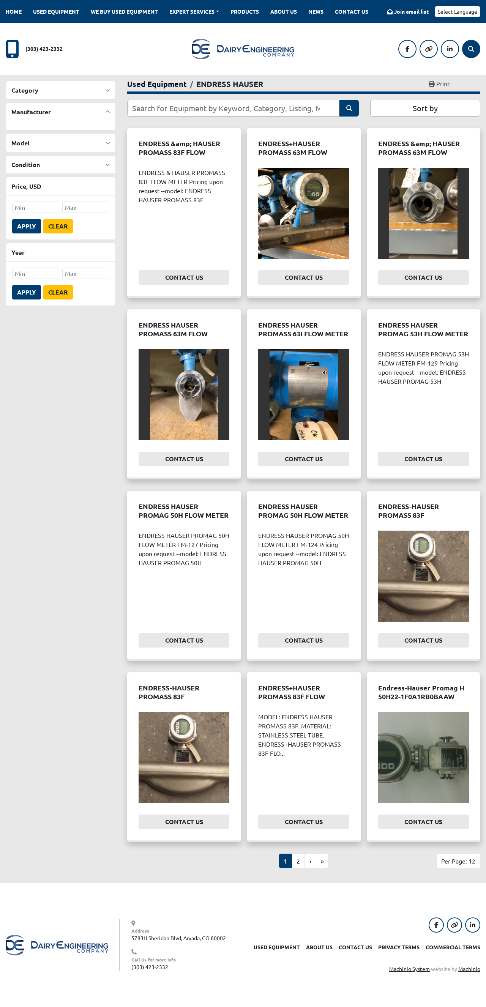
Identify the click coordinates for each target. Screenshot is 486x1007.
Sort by (425, 108)
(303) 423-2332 (44, 48)
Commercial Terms (453, 947)
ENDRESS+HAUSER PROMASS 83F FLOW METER (291, 696)
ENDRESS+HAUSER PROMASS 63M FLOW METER (292, 152)
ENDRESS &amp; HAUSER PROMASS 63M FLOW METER (419, 152)
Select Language (457, 11)
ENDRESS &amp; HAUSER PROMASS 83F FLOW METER (179, 152)
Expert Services (192, 11)
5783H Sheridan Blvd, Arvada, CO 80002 (178, 938)
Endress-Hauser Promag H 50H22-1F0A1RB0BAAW (421, 692)
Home (14, 11)
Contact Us (351, 11)
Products (244, 11)
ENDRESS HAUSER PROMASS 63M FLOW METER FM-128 (173, 333)
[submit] (349, 108)
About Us (283, 11)
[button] (194, 12)
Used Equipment (56, 11)
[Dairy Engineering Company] (57, 944)
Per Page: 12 (458, 861)
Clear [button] (58, 226)
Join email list (411, 11)
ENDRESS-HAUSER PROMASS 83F (408, 510)
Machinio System (409, 968)
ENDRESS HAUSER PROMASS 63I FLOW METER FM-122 (303, 333)
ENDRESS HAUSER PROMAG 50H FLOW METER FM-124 (303, 515)
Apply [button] (26, 226)
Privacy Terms (399, 947)
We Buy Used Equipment (124, 11)
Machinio (469, 968)
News (315, 11)
